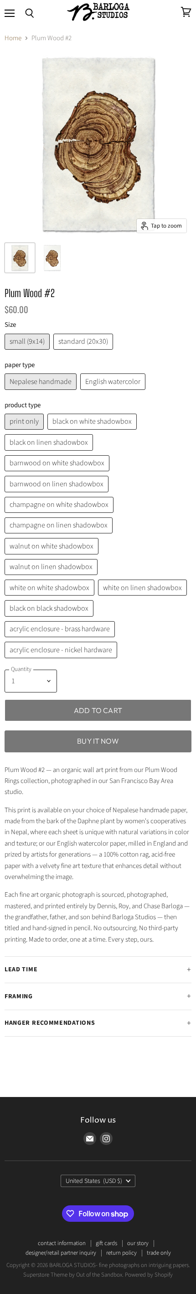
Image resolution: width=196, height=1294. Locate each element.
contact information (62, 1243)
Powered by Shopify (149, 1275)
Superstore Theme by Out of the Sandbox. (73, 1275)
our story (138, 1243)
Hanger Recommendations (50, 1023)
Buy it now (98, 741)
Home (13, 38)
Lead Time (21, 969)
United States (94, 1181)
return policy (121, 1253)
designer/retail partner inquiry (61, 1253)
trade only (159, 1253)
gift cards (106, 1243)
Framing (19, 996)
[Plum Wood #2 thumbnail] (52, 257)
